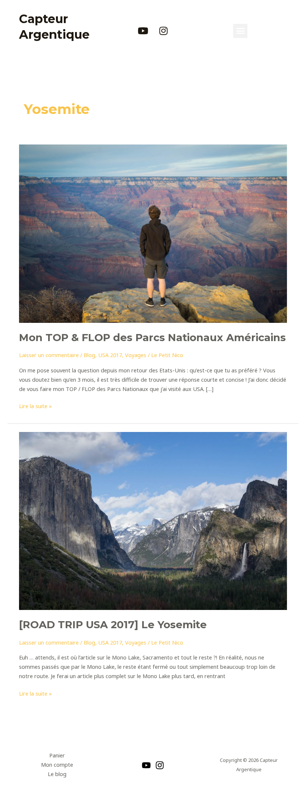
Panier (57, 755)
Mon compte (57, 764)
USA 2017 (110, 355)
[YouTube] (146, 765)
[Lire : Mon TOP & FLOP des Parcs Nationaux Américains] (153, 233)
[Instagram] (159, 765)
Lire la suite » (35, 405)
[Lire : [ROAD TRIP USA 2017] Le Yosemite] (153, 520)
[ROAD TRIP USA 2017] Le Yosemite (113, 625)
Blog (89, 355)
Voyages (135, 355)
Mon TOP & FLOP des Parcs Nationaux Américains (152, 337)
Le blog (57, 774)
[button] (240, 31)
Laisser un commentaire (49, 355)
